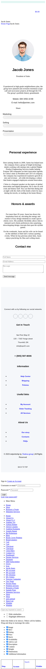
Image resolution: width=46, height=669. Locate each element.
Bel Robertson (11, 533)
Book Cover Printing (14, 538)
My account (10, 570)
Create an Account (14, 481)
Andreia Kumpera (13, 529)
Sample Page (11, 590)
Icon (7, 566)
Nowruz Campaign (13, 579)
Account (16, 667)
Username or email (9, 485)
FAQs (8, 564)
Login (4, 494)
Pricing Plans (11, 583)
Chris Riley (10, 551)
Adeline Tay (10, 522)
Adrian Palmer (11, 525)
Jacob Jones (10, 568)
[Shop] (3, 662)
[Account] (14, 662)
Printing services (12, 586)
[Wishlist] (37, 662)
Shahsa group (27, 454)
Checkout (9, 546)
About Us (9, 518)
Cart (7, 542)
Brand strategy (11, 540)
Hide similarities (14, 614)
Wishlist (39, 666)
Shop (4, 666)
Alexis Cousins (12, 527)
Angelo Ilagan (11, 531)
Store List (9, 601)
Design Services (12, 557)
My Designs (10, 575)
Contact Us (10, 553)
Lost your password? (9, 497)
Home (8, 505)
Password (5, 490)
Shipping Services (13, 512)
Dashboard (10, 555)
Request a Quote (12, 509)
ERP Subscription (13, 562)
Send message (9, 276)
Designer (9, 559)
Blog (8, 535)
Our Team (10, 581)
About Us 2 (10, 520)
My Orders (10, 577)
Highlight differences (16, 617)
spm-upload (10, 599)
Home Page (5, 24)
